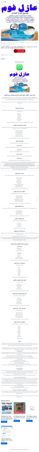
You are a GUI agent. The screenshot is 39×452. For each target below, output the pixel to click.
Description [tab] (3, 59)
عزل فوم (18, 396)
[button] (36, 5)
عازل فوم (36, 395)
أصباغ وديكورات (36, 42)
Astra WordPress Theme (25, 449)
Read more (4, 421)
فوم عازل (12, 395)
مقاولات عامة (3, 45)
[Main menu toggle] (37, 2)
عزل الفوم (30, 355)
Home (2, 42)
